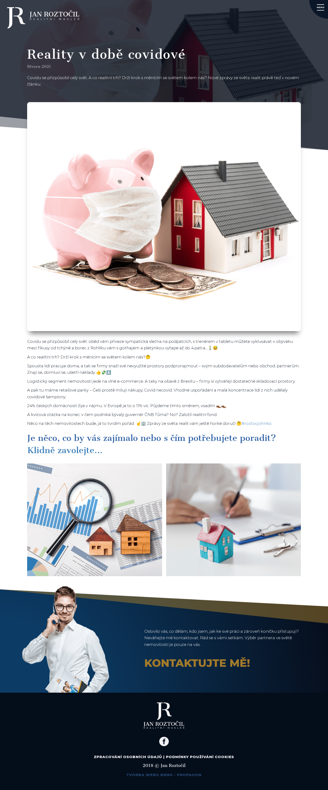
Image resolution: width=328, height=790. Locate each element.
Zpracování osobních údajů (128, 757)
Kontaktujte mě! (197, 662)
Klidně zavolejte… (65, 450)
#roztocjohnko (257, 423)
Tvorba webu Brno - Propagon (164, 774)
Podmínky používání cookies (200, 757)
